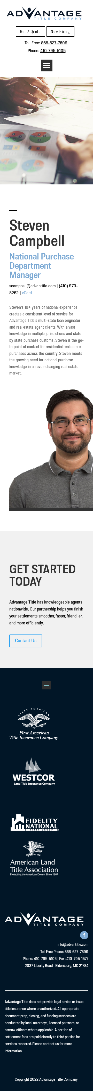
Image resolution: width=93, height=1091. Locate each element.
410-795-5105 (53, 50)
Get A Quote (30, 31)
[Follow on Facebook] (84, 935)
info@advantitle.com (73, 945)
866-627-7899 (54, 43)
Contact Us (25, 641)
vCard (27, 293)
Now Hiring (60, 31)
